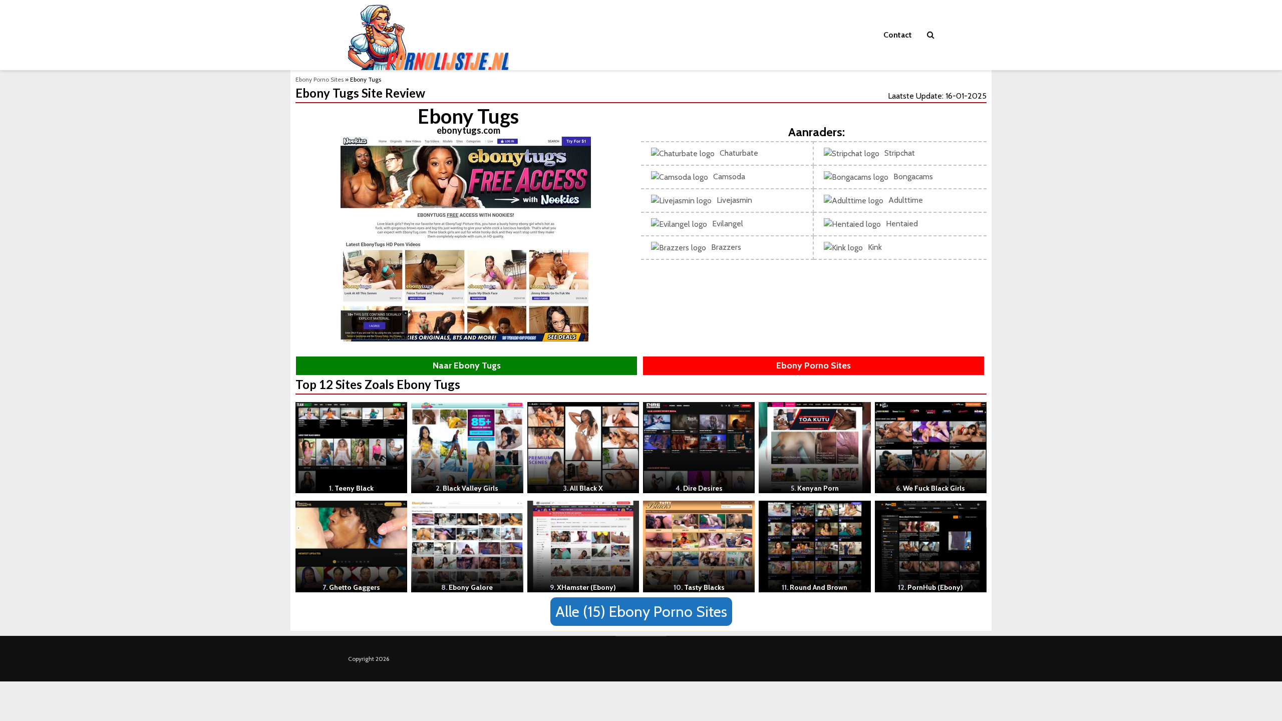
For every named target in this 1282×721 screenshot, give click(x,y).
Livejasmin (734, 200)
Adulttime (905, 200)
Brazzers (726, 247)
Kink (875, 247)
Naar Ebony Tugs (467, 365)
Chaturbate (739, 153)
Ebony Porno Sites (319, 79)
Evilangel (727, 223)
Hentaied (902, 223)
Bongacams (913, 176)
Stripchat (899, 153)
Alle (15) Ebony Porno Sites (641, 611)
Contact (897, 35)
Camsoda (729, 176)
